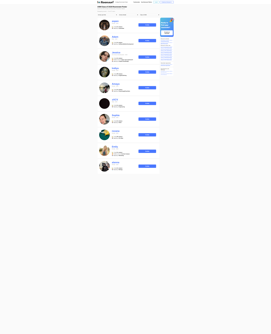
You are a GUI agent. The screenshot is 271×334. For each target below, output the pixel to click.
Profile (147, 25)
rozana (115, 131)
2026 (117, 23)
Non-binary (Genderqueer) (118, 54)
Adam (115, 36)
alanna (115, 162)
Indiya (115, 68)
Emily (115, 146)
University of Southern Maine (166, 41)
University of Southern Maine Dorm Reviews (166, 72)
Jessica (116, 52)
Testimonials (136, 2)
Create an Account (167, 32)
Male (113, 39)
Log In (156, 2)
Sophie (116, 115)
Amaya (116, 84)
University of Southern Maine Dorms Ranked (166, 74)
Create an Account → (167, 2)
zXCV (115, 99)
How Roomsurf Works (146, 2)
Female (113, 23)
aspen (115, 21)
